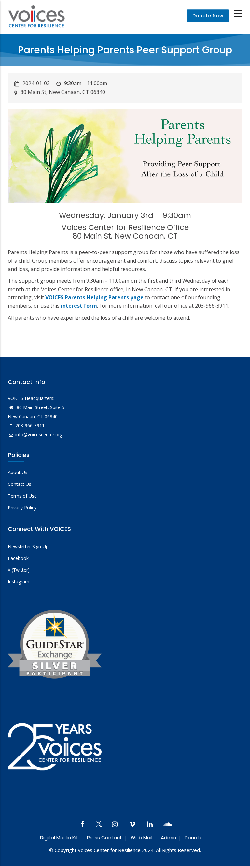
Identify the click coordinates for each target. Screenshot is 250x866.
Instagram (18, 581)
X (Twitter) (19, 570)
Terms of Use (22, 496)
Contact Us (19, 484)
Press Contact (104, 837)
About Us (17, 472)
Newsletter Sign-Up (28, 546)
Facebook (18, 558)
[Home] (36, 15)
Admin (168, 837)
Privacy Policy (22, 507)
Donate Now (207, 16)
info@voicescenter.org (38, 435)
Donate (194, 837)
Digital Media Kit (59, 837)
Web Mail (141, 837)
